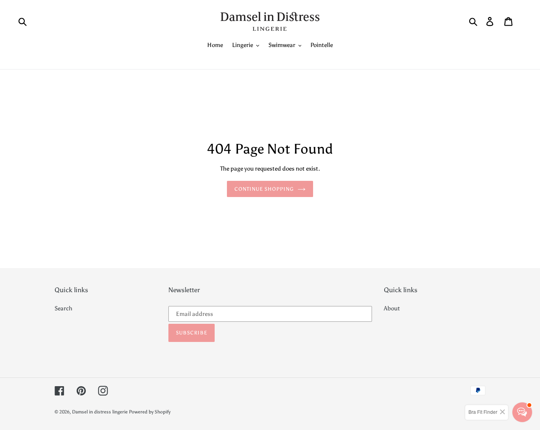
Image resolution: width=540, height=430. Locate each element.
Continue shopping (264, 189)
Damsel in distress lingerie (100, 412)
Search (63, 308)
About (392, 308)
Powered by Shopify (149, 412)
